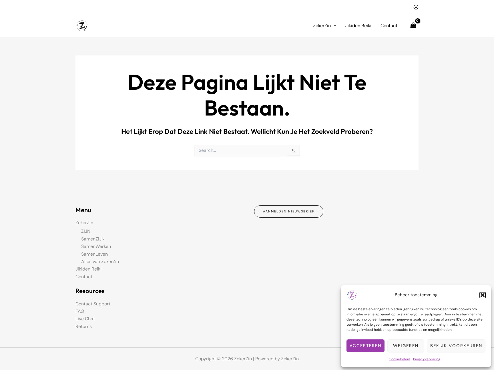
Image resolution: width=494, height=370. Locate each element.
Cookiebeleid (399, 359)
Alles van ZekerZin (100, 261)
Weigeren (406, 346)
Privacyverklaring (426, 359)
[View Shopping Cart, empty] (413, 25)
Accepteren (365, 346)
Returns (83, 326)
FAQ (79, 311)
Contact (83, 277)
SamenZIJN (93, 239)
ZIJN (85, 231)
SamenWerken (96, 246)
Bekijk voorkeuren (456, 346)
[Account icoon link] (416, 7)
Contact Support (92, 304)
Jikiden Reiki (88, 269)
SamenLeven (94, 254)
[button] (482, 295)
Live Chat (85, 319)
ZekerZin (84, 223)
